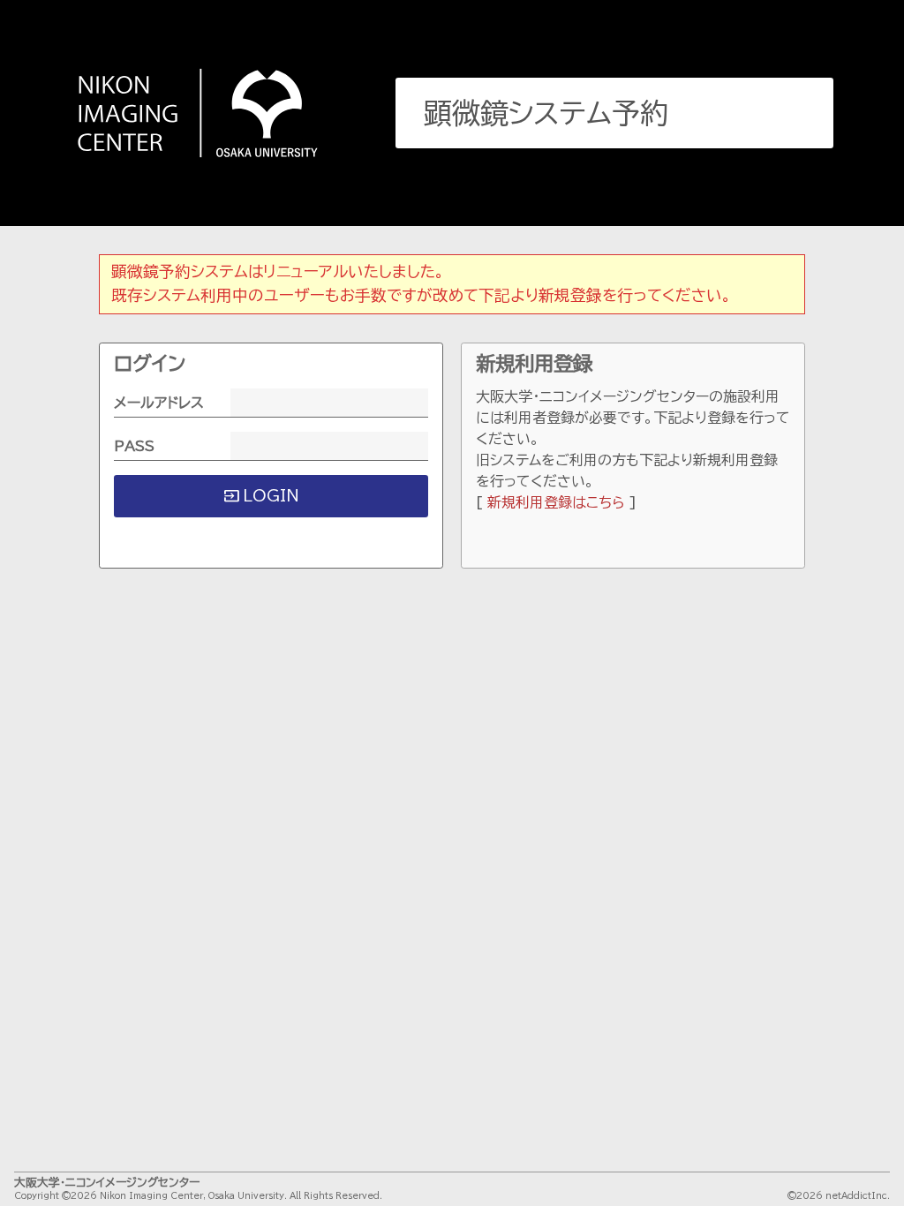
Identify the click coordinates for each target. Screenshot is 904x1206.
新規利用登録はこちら (556, 502)
